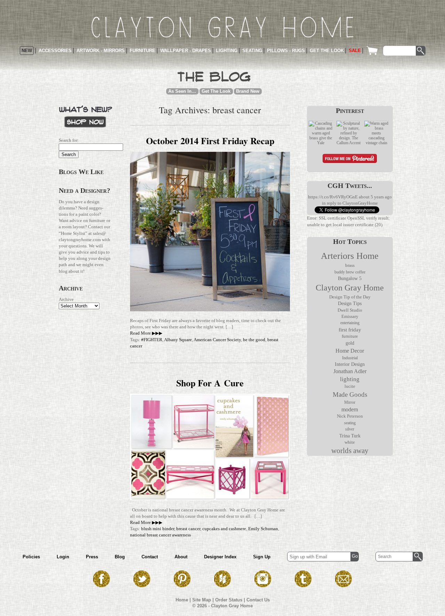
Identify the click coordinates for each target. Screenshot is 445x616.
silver (349, 429)
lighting (349, 379)
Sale (355, 50)
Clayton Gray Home (350, 287)
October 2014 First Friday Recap (210, 140)
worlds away (350, 450)
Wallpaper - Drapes (185, 50)
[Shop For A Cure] (210, 498)
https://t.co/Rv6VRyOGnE (333, 196)
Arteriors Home (350, 256)
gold (350, 343)
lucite (350, 386)
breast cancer (188, 528)
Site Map (201, 599)
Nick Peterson (350, 416)
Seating (252, 50)
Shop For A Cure (210, 382)
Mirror (349, 402)
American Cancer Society (217, 339)
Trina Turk (350, 435)
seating (350, 422)
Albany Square (178, 339)
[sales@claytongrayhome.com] (343, 585)
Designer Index (220, 557)
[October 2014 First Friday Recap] (210, 309)
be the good (254, 339)
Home (182, 599)
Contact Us (258, 599)
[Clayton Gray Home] (222, 27)
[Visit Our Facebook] (101, 585)
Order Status (228, 599)
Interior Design (350, 364)
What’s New (85, 116)
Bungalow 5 (350, 278)
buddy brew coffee (349, 272)
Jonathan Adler (349, 371)
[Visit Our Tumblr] (303, 585)
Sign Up (261, 557)
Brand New (247, 91)
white (350, 442)
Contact (149, 557)
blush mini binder (157, 528)
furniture (350, 336)
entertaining (349, 322)
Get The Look (216, 91)
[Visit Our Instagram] (262, 585)
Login (63, 557)
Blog (120, 557)
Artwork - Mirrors (100, 50)
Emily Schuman (263, 528)
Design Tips (350, 303)
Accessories (55, 50)
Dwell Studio (350, 310)
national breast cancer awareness (160, 534)
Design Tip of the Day (350, 297)
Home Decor (349, 350)
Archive (66, 299)
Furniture (142, 50)
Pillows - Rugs (286, 50)
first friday (350, 329)
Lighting (226, 50)
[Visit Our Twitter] (141, 585)
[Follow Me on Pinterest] (350, 159)
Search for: (69, 140)
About (181, 557)
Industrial (350, 357)
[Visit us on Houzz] (222, 585)
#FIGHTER (151, 339)
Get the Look (327, 50)
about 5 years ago (375, 196)
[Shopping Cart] (374, 50)
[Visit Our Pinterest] (182, 585)
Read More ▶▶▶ (146, 333)
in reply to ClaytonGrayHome (350, 203)
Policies (31, 557)
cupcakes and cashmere (224, 528)
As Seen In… (182, 91)
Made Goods (350, 394)
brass (350, 265)
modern (349, 409)
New (27, 50)
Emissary (349, 316)
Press (92, 557)
